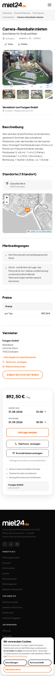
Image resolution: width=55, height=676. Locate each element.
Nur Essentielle (37, 662)
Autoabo (6, 563)
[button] (27, 69)
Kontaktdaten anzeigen (29, 453)
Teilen (10, 44)
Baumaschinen (9, 579)
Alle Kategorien (9, 584)
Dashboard (7, 612)
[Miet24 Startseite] (14, 4)
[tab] (8, 94)
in (11, 544)
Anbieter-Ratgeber (11, 618)
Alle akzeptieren (13, 669)
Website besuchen (16, 366)
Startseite (7, 13)
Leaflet (32, 231)
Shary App (7, 636)
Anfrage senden (27, 432)
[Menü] (49, 5)
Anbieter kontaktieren (23, 374)
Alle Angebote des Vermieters (19, 357)
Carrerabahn (8, 17)
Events (5, 573)
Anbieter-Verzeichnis (12, 589)
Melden (24, 44)
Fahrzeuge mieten (11, 557)
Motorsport (38, 13)
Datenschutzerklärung (17, 656)
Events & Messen (22, 13)
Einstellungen (11, 662)
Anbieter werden (10, 602)
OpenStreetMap (45, 231)
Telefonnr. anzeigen (16, 362)
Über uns (6, 630)
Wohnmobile (8, 568)
